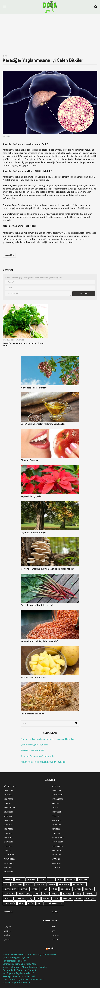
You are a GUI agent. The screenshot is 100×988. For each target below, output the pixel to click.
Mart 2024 (8, 816)
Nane (37, 894)
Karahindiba (10, 889)
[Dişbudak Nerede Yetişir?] (50, 515)
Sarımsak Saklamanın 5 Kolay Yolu (37, 756)
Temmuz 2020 (57, 842)
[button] (4, 6)
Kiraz (44, 889)
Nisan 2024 (8, 812)
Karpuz (24, 889)
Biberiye (8, 879)
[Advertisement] (50, 33)
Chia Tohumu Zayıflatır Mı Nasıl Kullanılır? (23, 979)
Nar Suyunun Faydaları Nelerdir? (18, 973)
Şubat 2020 (56, 863)
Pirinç (78, 894)
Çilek (21, 903)
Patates (67, 894)
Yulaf (78, 898)
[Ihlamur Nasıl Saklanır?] (50, 696)
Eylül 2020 (56, 833)
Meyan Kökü (24, 894)
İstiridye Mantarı (54, 903)
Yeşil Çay (67, 898)
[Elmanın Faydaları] (50, 443)
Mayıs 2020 (56, 850)
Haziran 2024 (9, 807)
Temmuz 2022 (9, 859)
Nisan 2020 (56, 854)
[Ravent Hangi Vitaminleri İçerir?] (50, 588)
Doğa (51, 948)
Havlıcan (17, 884)
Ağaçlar (7, 927)
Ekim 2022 (8, 846)
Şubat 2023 (8, 829)
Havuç (29, 884)
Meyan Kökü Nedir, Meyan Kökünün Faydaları (43, 761)
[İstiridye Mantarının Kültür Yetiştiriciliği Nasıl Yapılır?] (50, 551)
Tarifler (55, 935)
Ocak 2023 (8, 833)
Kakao (52, 884)
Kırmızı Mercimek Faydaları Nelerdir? (39, 641)
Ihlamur (40, 884)
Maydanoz (20, 340)
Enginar (71, 879)
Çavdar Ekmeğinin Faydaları (34, 744)
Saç (30, 898)
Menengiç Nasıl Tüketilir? (34, 388)
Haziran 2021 (57, 799)
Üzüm (31, 903)
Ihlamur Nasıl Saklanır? (32, 714)
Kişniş (54, 889)
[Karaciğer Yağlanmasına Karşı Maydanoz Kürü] (25, 321)
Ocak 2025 (8, 803)
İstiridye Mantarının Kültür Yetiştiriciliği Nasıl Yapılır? (47, 569)
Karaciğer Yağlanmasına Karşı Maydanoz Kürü (23, 344)
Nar (46, 894)
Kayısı (34, 889)
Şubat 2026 (8, 790)
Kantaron (64, 884)
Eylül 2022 (8, 850)
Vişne (56, 898)
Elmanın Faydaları (30, 460)
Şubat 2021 (56, 812)
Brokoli (19, 879)
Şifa (5, 56)
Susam (46, 898)
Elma (60, 879)
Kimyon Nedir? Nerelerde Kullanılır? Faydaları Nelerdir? (47, 739)
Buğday (31, 879)
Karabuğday (79, 884)
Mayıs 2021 (56, 803)
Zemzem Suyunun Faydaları (16, 982)
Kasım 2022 (8, 842)
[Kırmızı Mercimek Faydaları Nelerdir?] (50, 624)
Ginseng (83, 879)
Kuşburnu (65, 889)
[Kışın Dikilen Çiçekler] (50, 479)
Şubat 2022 (56, 790)
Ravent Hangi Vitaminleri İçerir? (37, 605)
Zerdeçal (90, 898)
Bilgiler (7, 931)
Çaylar (7, 939)
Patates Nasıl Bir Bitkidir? (34, 678)
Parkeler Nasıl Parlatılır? (32, 750)
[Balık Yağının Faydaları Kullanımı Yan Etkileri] (50, 407)
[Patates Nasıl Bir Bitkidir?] (50, 660)
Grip (7, 884)
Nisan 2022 (8, 872)
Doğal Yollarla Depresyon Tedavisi (19, 970)
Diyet (51, 879)
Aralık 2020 (56, 820)
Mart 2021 (56, 807)
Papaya (55, 894)
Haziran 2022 (9, 863)
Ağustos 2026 (9, 786)
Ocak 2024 (8, 825)
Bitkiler (7, 935)
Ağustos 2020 (57, 837)
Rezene (8, 898)
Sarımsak (19, 898)
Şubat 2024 (8, 820)
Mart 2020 (56, 859)
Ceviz (41, 879)
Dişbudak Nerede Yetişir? (34, 533)
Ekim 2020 (56, 829)
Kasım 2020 (56, 825)
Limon (78, 889)
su (37, 898)
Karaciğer (9, 255)
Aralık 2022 (8, 837)
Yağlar (55, 939)
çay (39, 903)
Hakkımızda (8, 912)
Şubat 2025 (8, 799)
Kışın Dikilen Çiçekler (31, 496)
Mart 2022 (56, 786)
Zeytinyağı (10, 903)
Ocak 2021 (56, 816)
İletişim (55, 912)
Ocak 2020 (56, 867)
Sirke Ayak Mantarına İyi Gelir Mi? (19, 976)
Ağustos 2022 (9, 854)
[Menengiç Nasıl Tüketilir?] (50, 370)
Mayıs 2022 (8, 867)
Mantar (89, 889)
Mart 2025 (8, 795)
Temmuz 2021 (57, 795)
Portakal (90, 894)
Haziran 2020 (57, 846)
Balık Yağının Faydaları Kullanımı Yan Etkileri (43, 424)
